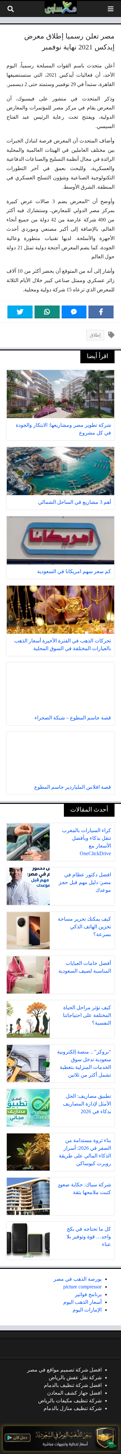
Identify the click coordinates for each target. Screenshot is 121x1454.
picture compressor (82, 1286)
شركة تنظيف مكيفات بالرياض (70, 1400)
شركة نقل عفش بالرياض (75, 1377)
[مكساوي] (61, 7)
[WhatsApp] (47, 311)
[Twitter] (20, 311)
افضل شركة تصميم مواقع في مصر (64, 1369)
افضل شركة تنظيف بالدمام (73, 1385)
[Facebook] (101, 311)
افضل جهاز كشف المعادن (74, 1393)
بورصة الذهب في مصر (78, 1279)
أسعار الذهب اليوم (82, 1302)
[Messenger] (74, 311)
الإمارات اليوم (87, 1309)
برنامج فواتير (88, 1294)
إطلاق (95, 335)
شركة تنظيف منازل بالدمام (73, 1408)
